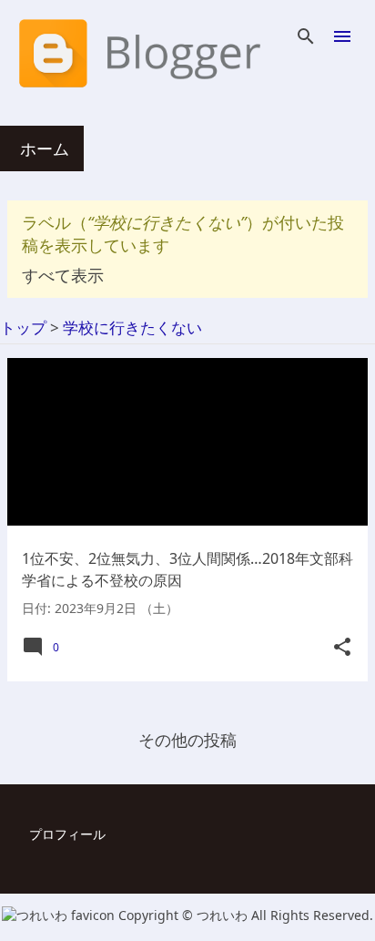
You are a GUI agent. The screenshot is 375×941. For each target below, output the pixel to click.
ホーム (44, 148)
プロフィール (67, 834)
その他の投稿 (187, 740)
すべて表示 (63, 275)
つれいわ (224, 915)
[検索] (306, 36)
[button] (342, 648)
